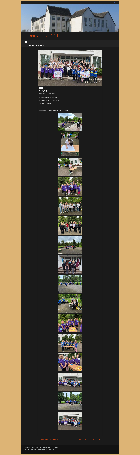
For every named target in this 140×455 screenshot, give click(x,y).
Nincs (41, 88)
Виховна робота (86, 42)
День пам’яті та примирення (90, 439)
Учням (41, 42)
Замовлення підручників (48, 439)
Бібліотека (105, 42)
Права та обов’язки (51, 42)
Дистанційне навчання (36, 45)
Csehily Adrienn (51, 93)
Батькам (62, 42)
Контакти (96, 42)
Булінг (48, 45)
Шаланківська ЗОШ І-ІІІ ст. (47, 35)
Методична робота (73, 42)
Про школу (32, 42)
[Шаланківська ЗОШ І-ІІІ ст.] (26, 42)
